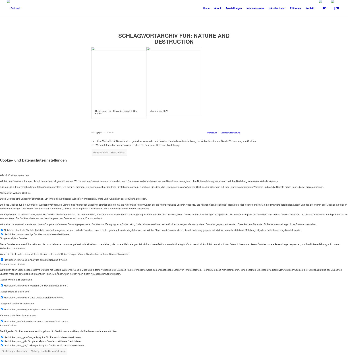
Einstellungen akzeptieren (15, 350)
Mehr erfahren (118, 152)
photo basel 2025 (159, 111)
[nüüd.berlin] (14, 8)
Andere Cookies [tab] (8, 325)
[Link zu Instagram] (253, 132)
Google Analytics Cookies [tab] (13, 238)
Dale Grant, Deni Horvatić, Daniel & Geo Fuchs (116, 112)
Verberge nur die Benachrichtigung (48, 350)
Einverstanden (100, 152)
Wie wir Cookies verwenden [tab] (14, 175)
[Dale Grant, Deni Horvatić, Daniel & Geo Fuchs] (119, 76)
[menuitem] (206, 8)
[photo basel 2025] (173, 76)
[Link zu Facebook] (248, 132)
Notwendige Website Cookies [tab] (15, 193)
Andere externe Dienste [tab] (12, 264)
